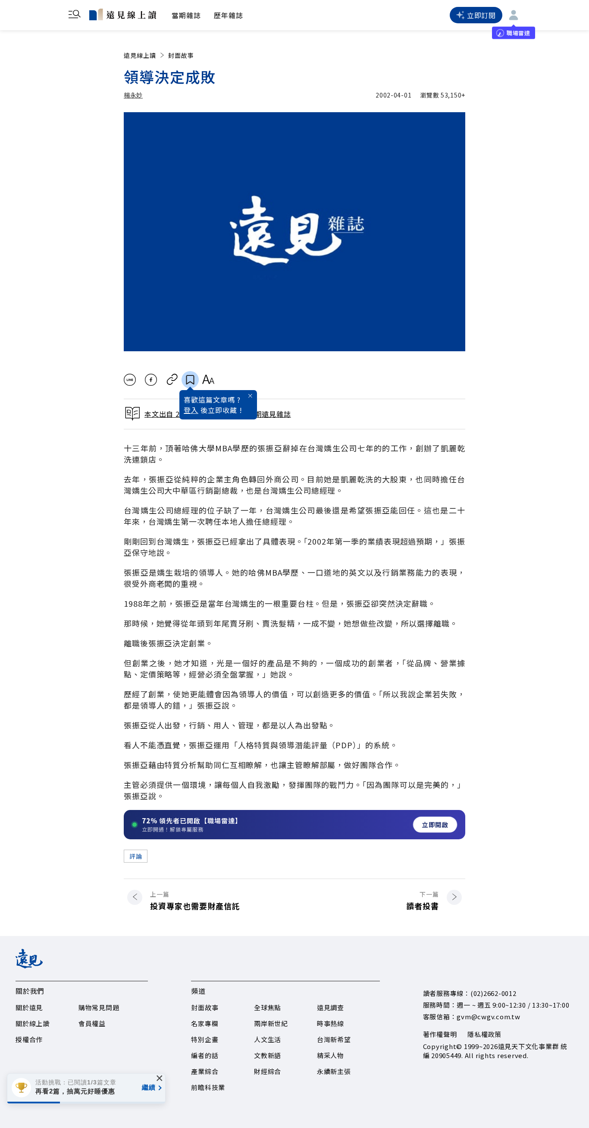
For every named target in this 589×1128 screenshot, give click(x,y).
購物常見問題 (98, 1007)
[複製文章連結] (172, 380)
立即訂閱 (481, 15)
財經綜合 (267, 1071)
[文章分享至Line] (129, 380)
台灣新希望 (334, 1039)
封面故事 (181, 55)
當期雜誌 (186, 15)
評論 (135, 856)
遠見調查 (330, 1007)
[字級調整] (208, 380)
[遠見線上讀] (122, 14)
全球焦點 (267, 1007)
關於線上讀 (33, 1023)
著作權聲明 (440, 1034)
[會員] (513, 15)
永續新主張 (334, 1071)
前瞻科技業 (208, 1087)
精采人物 (330, 1055)
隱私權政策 (484, 1034)
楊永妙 (133, 95)
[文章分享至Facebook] (151, 380)
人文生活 (267, 1039)
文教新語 (267, 1055)
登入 (191, 410)
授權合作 (29, 1039)
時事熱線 (330, 1023)
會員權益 (92, 1023)
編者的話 (204, 1055)
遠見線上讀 (140, 55)
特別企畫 (204, 1039)
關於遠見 (29, 1007)
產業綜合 (204, 1071)
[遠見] (29, 965)
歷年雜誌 (228, 15)
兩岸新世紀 (271, 1023)
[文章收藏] (190, 380)
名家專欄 (204, 1023)
